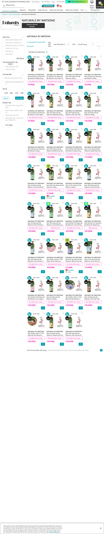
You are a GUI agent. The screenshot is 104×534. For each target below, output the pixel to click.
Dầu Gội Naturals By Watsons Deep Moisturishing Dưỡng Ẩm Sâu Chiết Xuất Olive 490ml (92, 115)
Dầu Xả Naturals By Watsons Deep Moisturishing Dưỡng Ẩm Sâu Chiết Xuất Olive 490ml (55, 299)
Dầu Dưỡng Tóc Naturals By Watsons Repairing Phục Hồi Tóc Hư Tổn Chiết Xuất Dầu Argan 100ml (92, 225)
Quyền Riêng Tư (54, 532)
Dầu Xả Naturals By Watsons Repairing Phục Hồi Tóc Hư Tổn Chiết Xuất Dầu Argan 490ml (55, 335)
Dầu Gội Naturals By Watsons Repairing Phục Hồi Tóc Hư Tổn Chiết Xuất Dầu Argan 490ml (55, 114)
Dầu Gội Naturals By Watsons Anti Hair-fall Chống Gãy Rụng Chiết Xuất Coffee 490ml (74, 114)
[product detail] (36, 64)
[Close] (47, 52)
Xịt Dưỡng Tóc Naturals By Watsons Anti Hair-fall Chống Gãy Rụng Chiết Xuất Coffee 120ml (55, 78)
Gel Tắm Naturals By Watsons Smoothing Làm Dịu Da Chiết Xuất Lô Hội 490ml (55, 224)
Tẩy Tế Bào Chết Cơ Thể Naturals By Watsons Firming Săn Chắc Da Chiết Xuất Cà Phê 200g (36, 335)
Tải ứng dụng (35, 2)
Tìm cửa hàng (45, 2)
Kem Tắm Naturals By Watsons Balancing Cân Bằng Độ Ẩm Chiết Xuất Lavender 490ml (55, 150)
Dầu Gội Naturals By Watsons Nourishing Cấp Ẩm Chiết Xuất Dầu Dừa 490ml (36, 261)
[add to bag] (43, 87)
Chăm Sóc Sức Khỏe (56, 10)
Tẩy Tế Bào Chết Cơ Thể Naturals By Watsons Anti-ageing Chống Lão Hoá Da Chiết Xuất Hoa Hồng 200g (55, 262)
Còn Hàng (8, 125)
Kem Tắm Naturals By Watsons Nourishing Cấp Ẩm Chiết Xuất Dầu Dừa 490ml (93, 187)
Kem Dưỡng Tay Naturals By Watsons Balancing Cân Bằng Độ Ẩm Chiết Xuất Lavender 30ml (36, 78)
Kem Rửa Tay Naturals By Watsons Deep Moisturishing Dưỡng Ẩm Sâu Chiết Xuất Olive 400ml (55, 187)
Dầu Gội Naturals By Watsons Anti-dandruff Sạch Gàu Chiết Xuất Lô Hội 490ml (74, 335)
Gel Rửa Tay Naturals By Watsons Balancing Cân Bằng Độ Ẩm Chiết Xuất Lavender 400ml (74, 261)
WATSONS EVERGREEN (9, 11)
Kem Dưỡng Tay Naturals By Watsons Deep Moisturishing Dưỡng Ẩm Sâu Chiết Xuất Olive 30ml (93, 79)
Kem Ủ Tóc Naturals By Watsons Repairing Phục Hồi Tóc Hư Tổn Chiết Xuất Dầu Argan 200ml (92, 150)
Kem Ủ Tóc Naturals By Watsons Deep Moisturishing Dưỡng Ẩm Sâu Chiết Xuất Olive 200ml (74, 187)
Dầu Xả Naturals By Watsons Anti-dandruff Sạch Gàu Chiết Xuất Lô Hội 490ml (36, 187)
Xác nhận (19, 98)
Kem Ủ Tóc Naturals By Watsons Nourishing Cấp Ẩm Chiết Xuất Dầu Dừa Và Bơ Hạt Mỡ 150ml (93, 261)
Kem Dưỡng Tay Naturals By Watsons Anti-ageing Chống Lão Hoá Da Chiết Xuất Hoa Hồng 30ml (36, 114)
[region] (52, 528)
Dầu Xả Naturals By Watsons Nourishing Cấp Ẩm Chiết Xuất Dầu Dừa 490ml (36, 224)
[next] (86, 10)
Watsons (23, 10)
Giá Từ (5, 89)
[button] (100, 4)
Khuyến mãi (7, 103)
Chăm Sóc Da (42, 10)
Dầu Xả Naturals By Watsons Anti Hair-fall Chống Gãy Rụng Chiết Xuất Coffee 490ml (92, 298)
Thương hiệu (94, 10)
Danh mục (6, 37)
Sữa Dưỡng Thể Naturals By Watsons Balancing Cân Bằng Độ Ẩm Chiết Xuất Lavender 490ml (74, 150)
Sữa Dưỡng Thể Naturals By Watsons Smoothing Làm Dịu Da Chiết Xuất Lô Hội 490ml (74, 224)
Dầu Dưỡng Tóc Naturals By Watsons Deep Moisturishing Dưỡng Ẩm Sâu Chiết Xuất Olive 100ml (36, 151)
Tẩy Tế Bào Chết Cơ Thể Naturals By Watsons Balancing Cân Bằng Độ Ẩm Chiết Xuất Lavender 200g (74, 299)
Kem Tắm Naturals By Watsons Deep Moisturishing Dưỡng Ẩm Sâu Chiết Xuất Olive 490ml (74, 79)
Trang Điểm (32, 10)
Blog (53, 2)
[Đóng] (101, 528)
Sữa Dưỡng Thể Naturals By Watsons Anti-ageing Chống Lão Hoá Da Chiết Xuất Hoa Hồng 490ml (36, 298)
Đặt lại (6, 98)
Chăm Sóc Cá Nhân (71, 10)
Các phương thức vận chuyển (10, 63)
